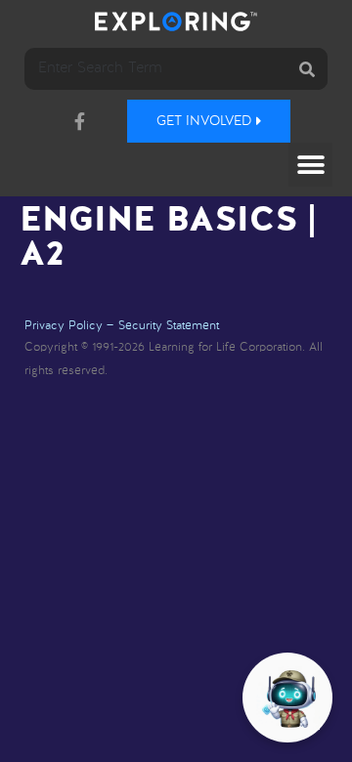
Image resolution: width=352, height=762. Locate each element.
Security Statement (168, 326)
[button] (310, 165)
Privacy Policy (63, 326)
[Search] (307, 69)
